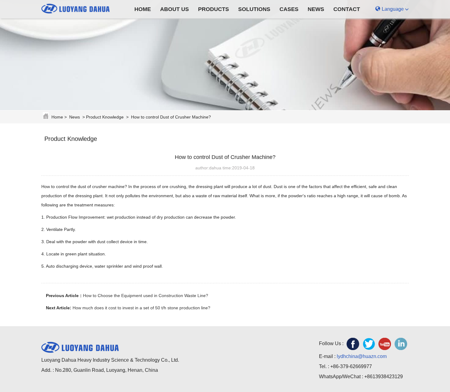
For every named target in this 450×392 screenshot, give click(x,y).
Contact (346, 9)
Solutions (254, 9)
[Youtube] (385, 344)
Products (213, 9)
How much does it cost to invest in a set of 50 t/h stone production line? (141, 307)
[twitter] (369, 344)
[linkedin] (401, 344)
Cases (288, 9)
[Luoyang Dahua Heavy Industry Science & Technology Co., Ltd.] (80, 7)
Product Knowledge (105, 117)
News (316, 9)
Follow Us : (331, 343)
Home (142, 9)
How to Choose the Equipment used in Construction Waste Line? (145, 295)
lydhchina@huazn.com (362, 356)
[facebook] (353, 344)
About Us (174, 9)
